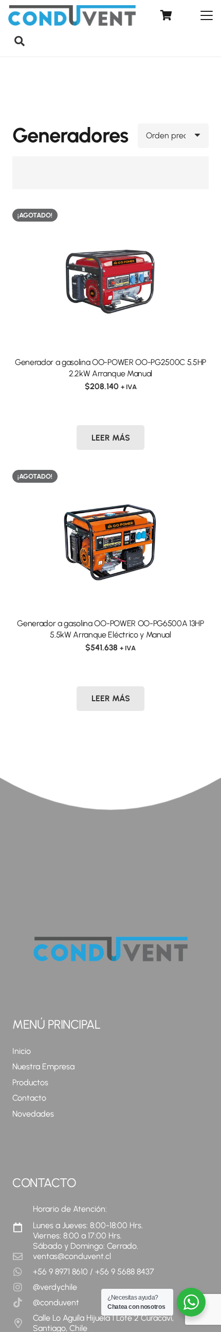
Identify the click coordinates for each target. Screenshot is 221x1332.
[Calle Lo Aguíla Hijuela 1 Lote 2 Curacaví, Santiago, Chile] (22, 1323)
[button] (209, 15)
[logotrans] (72, 15)
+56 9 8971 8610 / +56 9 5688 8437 (93, 1271)
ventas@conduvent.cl (72, 1256)
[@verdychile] (22, 1287)
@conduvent (56, 1302)
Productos (30, 1082)
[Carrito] (166, 15)
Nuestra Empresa (43, 1066)
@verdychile (55, 1287)
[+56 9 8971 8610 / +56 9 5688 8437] (22, 1271)
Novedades (33, 1114)
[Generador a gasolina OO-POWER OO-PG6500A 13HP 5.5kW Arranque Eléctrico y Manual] (110, 538)
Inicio (21, 1051)
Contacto (29, 1098)
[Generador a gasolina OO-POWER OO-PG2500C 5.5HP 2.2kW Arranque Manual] (110, 276)
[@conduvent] (22, 1302)
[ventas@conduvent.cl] (22, 1256)
